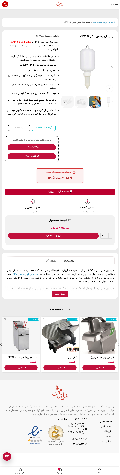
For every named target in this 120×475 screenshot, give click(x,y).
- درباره (109, 436)
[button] (112, 67)
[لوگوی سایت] (60, 4)
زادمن (112, 22)
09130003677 (78, 439)
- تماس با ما (107, 441)
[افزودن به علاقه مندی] (82, 319)
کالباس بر (72, 357)
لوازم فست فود (100, 22)
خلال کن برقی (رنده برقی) (103, 357)
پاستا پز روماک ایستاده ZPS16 (23, 357)
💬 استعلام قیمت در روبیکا (60, 191)
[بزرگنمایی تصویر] (109, 88)
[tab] (69, 261)
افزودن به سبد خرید (53, 235)
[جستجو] (5, 4)
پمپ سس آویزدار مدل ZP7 (25, 274)
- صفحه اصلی (106, 426)
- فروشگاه (108, 431)
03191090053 (78, 444)
